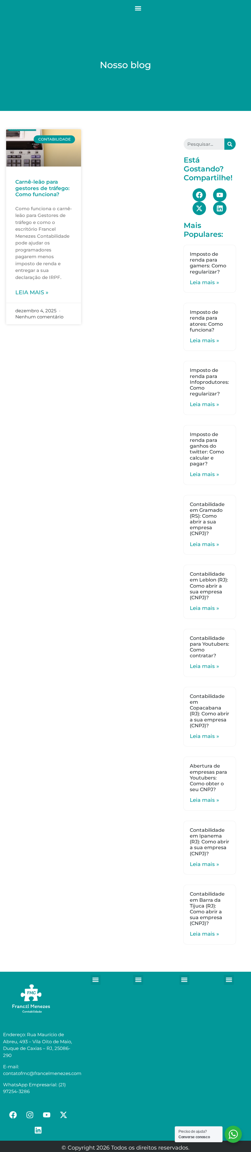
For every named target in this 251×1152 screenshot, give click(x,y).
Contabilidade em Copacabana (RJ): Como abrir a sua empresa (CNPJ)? (209, 710)
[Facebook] (199, 195)
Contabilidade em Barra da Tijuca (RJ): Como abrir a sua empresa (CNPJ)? (207, 908)
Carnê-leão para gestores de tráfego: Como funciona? (42, 188)
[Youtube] (220, 195)
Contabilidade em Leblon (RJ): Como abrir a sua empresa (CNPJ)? (209, 585)
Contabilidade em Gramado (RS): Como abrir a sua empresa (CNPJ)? (207, 519)
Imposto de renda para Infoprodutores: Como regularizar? (209, 382)
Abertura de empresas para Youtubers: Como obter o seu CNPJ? (208, 777)
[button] (138, 8)
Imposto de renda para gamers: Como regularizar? (208, 263)
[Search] (230, 144)
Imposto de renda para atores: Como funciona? (206, 321)
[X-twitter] (199, 208)
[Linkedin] (220, 208)
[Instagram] (29, 1114)
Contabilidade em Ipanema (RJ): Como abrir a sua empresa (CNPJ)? (209, 842)
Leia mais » (31, 292)
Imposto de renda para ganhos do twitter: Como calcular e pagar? (207, 449)
